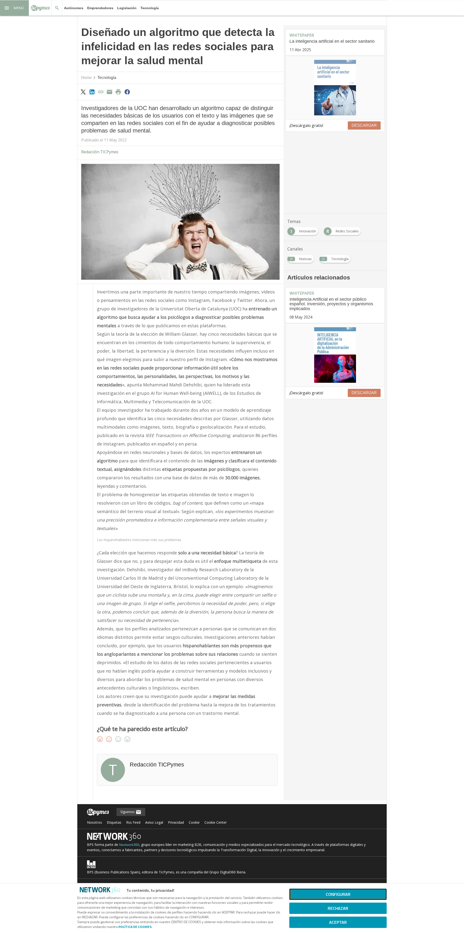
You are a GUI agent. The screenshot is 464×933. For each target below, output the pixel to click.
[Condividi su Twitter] (83, 91)
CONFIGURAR (338, 894)
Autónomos (73, 8)
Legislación (127, 8)
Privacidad (176, 822)
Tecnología (149, 8)
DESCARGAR (364, 125)
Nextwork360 (129, 845)
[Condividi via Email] (109, 91)
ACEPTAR (338, 922)
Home (86, 78)
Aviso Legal (154, 822)
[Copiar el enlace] (101, 91)
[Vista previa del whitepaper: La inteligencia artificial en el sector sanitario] (335, 87)
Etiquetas (114, 822)
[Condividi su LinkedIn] (92, 91)
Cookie (194, 822)
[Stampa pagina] (118, 91)
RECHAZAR (338, 908)
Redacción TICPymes (99, 151)
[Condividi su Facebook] (127, 91)
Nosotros (94, 822)
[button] (14, 8)
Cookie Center (215, 822)
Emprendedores (100, 8)
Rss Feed (133, 822)
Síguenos (128, 811)
